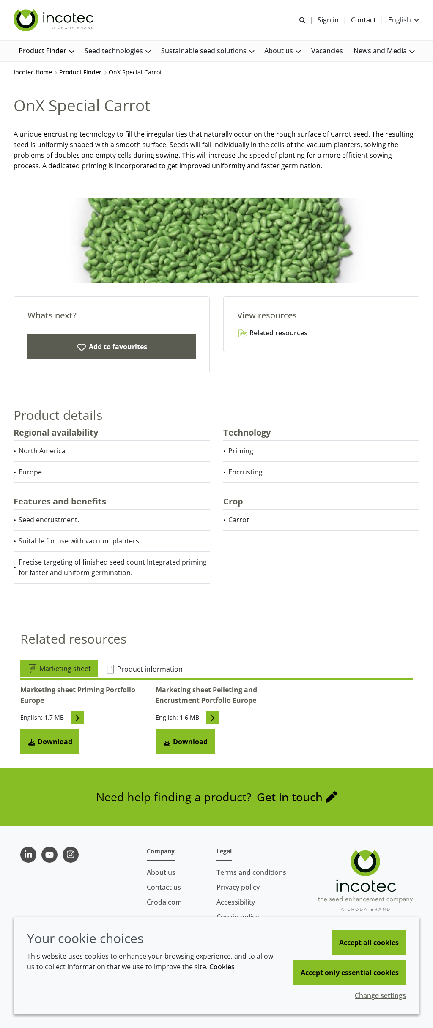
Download (54, 741)
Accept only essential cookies (350, 972)
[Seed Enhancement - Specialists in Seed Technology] (55, 20)
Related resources (277, 332)
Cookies (222, 966)
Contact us (164, 887)
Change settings (380, 995)
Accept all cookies (369, 942)
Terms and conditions (251, 872)
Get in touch (290, 797)
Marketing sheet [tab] (64, 668)
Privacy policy (238, 887)
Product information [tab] (149, 669)
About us (161, 872)
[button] (46, 51)
